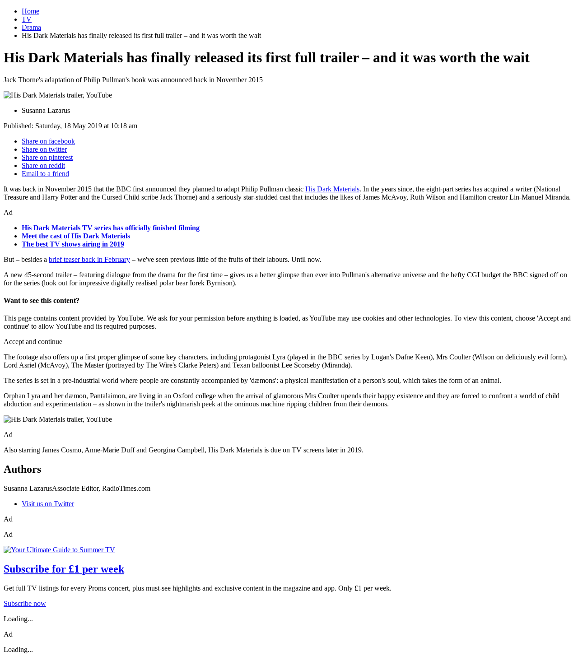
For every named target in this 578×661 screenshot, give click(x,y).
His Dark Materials (332, 189)
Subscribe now (25, 603)
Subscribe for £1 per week (64, 569)
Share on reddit (43, 165)
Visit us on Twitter (48, 503)
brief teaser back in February (89, 259)
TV (27, 19)
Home (30, 11)
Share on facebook (48, 141)
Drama (31, 27)
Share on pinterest (47, 157)
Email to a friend (45, 173)
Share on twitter (44, 149)
